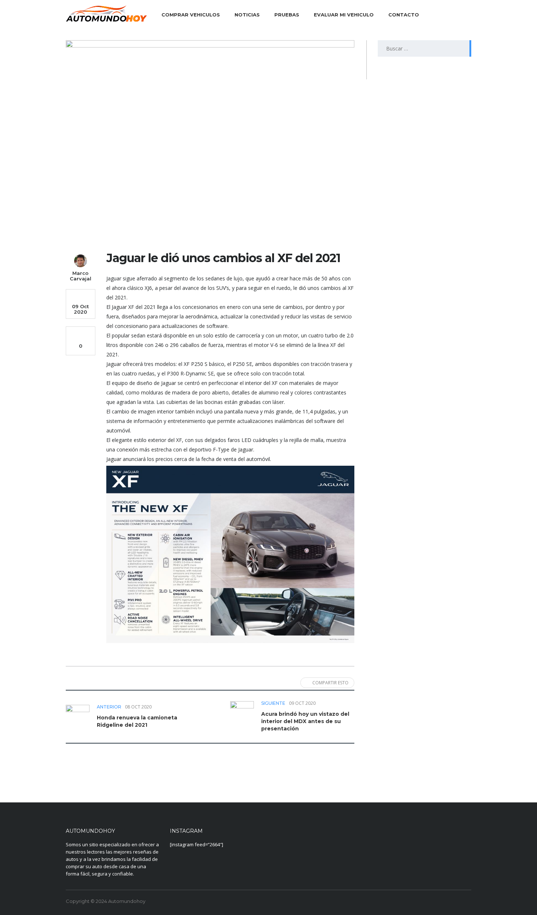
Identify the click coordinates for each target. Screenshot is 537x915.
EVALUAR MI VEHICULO (344, 15)
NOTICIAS (247, 15)
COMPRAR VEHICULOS (190, 15)
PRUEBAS (286, 15)
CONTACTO (403, 15)
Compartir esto (330, 683)
